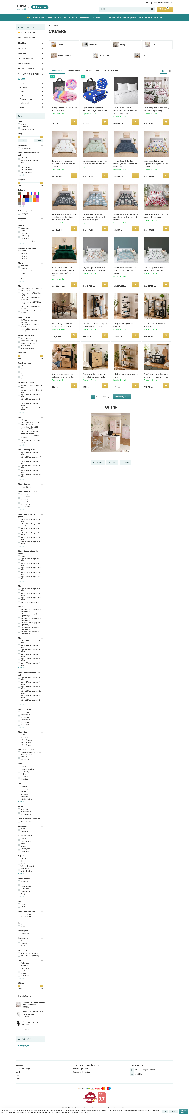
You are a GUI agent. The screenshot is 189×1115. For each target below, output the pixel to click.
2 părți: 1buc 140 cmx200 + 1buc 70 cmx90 (30, 428)
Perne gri (24, 214)
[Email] (147, 2)
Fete (23, 844)
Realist (24, 273)
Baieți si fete (26, 841)
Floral (24, 894)
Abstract (25, 881)
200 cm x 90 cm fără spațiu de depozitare (31, 628)
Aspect (21, 856)
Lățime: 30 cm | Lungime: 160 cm (31, 569)
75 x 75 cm (25, 504)
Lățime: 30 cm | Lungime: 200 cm (31, 573)
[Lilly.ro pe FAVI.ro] (90, 1098)
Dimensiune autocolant (27, 491)
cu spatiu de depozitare (29, 953)
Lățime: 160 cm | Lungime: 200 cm (31, 476)
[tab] (163, 71)
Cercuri (25, 759)
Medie (24, 943)
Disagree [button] (174, 1111)
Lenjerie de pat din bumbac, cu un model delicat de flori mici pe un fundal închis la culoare (64, 217)
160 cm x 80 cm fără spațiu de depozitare (31, 619)
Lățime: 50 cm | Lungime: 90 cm (30, 594)
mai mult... (21, 175)
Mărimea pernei (24, 709)
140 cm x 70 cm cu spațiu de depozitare (30, 615)
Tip (19, 784)
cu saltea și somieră (28, 348)
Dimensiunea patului (26, 911)
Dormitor (23, 84)
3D (22, 861)
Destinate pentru (25, 836)
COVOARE (96, 17)
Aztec (23, 884)
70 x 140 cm (26, 914)
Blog (17, 1075)
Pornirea (21, 806)
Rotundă (25, 772)
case (23, 863)
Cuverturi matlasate (29, 341)
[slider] (19, 137)
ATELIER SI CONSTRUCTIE (28, 74)
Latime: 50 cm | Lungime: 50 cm (30, 538)
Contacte (19, 1079)
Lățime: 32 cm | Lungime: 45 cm (30, 578)
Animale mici (26, 276)
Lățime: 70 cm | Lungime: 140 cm (31, 599)
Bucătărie (23, 88)
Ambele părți (26, 338)
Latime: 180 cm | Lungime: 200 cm (31, 655)
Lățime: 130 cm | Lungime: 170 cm (31, 458)
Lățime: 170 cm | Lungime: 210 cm (31, 683)
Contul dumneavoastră (161, 2)
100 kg (24, 253)
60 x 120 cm (26, 499)
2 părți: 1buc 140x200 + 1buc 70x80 (30, 441)
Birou (22, 107)
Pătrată (24, 776)
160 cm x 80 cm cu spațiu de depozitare (30, 624)
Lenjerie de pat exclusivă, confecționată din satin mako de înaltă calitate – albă (125, 110)
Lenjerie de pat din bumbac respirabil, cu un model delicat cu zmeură (64, 164)
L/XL (23, 907)
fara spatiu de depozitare (30, 956)
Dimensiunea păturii (26, 450)
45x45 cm (25, 720)
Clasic (23, 858)
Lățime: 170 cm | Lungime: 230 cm (31, 687)
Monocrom (26, 891)
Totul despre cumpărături (86, 1065)
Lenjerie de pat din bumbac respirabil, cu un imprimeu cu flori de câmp (156, 164)
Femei (23, 846)
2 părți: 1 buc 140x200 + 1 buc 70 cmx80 (31, 437)
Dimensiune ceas (25, 484)
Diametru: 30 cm (27, 556)
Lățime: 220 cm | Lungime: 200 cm (31, 664)
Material (21, 225)
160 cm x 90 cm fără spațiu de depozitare (31, 632)
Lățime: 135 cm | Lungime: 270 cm (31, 404)
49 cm (23, 221)
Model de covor (24, 879)
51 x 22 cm (25, 497)
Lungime (21, 180)
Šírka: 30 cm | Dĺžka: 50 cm (30, 602)
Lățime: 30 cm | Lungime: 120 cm (31, 564)
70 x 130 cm (26, 737)
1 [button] (93, 397)
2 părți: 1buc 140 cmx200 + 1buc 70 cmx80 (30, 423)
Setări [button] (165, 1111)
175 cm (24, 420)
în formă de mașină (28, 866)
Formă (21, 764)
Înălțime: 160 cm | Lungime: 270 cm (31, 391)
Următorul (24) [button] (120, 397)
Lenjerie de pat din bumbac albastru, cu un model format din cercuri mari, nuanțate (94, 217)
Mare (24, 946)
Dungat (24, 268)
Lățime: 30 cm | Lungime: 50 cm (30, 590)
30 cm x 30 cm (26, 487)
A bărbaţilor (25, 849)
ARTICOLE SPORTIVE (147, 17)
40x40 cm (25, 715)
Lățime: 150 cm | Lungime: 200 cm (31, 467)
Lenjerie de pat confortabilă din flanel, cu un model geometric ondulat (124, 270)
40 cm (23, 926)
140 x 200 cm (26, 170)
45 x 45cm (25, 717)
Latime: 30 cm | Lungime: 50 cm (30, 520)
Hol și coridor (25, 103)
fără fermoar (26, 814)
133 (104, 397)
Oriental (24, 965)
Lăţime (21, 983)
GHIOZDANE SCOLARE (56, 17)
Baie (21, 95)
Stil (19, 960)
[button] (170, 9)
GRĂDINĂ (72, 17)
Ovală (23, 774)
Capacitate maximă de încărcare (27, 249)
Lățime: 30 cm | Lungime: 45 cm (30, 560)
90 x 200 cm (26, 165)
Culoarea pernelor (25, 211)
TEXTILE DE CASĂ (111, 17)
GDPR (18, 1072)
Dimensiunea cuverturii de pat (29, 674)
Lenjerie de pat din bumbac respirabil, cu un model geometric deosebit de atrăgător (125, 164)
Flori (23, 278)
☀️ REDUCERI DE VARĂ (36, 17)
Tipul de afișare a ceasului (29, 819)
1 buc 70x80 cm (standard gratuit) (29, 325)
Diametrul (22, 353)
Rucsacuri (25, 789)
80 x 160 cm (26, 916)
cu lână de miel (26, 871)
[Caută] (152, 9)
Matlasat (24, 266)
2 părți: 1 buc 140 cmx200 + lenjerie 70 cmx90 (30, 432)
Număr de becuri (25, 363)
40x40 (23, 735)
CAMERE (21, 79)
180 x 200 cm (26, 172)
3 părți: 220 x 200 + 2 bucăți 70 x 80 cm (31, 312)
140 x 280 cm (26, 742)
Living (22, 91)
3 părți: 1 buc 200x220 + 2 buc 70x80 (31, 303)
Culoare (21, 190)
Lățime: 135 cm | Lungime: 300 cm (31, 409)
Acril (23, 231)
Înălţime (21, 923)
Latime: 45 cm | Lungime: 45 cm (30, 534)
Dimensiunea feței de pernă (27, 515)
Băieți (23, 839)
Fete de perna (24, 317)
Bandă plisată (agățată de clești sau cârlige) (31, 753)
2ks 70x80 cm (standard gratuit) (29, 321)
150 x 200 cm (26, 745)
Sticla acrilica (26, 233)
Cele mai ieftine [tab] (73, 71)
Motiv (20, 263)
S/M (23, 904)
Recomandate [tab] (56, 71)
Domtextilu (26, 148)
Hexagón (24, 779)
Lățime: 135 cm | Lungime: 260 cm (31, 400)
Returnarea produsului (81, 1069)
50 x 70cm (25, 725)
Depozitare (22, 950)
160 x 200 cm (26, 158)
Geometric (26, 889)
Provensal (25, 968)
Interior (25, 829)
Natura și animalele (28, 271)
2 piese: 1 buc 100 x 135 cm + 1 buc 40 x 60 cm (31, 290)
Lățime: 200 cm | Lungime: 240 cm (31, 696)
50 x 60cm (25, 722)
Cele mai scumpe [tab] (92, 71)
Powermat (25, 933)
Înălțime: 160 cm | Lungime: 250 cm (31, 386)
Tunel (24, 757)
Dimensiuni (22, 732)
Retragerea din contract (81, 1072)
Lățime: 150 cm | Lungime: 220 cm (31, 471)
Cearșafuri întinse (28, 343)
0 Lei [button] (165, 9)
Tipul (20, 121)
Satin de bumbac (28, 241)
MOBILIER (84, 17)
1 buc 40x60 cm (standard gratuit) (29, 330)
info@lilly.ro (24, 1046)
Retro (23, 970)
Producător (23, 145)
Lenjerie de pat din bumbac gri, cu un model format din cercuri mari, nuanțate (125, 217)
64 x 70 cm (25, 502)
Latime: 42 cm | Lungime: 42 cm (30, 529)
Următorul (29, 1030)
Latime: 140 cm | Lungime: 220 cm (31, 646)
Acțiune (25, 124)
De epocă (25, 975)
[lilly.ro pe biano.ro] (102, 1098)
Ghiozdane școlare (28, 129)
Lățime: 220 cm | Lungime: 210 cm (31, 161)
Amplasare (22, 826)
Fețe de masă (26, 799)
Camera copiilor (26, 99)
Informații (20, 1065)
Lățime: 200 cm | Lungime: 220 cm (31, 660)
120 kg (24, 258)
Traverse (24, 796)
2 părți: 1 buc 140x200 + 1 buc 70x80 (31, 294)
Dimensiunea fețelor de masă (28, 552)
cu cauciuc (25, 346)
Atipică (24, 766)
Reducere (25, 127)
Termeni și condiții (23, 1069)
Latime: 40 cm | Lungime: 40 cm (30, 525)
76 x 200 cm (26, 507)
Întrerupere (23, 938)
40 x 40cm (25, 712)
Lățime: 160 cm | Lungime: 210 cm (31, 679)
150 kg (24, 256)
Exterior (24, 831)
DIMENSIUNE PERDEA (27, 383)
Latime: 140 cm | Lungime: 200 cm (31, 642)
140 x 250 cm (26, 740)
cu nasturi (25, 809)
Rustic (23, 973)
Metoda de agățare (26, 750)
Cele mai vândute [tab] (111, 71)
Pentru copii (25, 851)
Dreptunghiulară (28, 769)
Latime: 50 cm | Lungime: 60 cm (30, 543)
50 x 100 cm (26, 494)
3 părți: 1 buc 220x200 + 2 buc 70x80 (31, 307)
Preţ (20, 134)
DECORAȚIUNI (129, 17)
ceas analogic (26, 821)
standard (25, 868)
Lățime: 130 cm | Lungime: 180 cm (31, 462)
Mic (23, 941)
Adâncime (22, 218)
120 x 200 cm (26, 167)
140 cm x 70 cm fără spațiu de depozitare (31, 610)
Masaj (23, 791)
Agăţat (24, 794)
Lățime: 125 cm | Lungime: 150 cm (31, 453)
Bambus (25, 236)
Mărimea (21, 286)
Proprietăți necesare (27, 335)
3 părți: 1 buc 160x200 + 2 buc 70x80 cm (31, 298)
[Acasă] (32, 7)
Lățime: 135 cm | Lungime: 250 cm (31, 395)
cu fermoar (26, 812)
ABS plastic (25, 228)
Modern (25, 963)
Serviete (24, 786)
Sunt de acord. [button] (183, 1111)
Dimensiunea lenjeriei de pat (28, 154)
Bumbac (25, 238)
